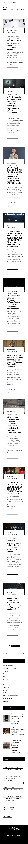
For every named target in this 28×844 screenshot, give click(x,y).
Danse (5, 676)
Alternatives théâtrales (10, 668)
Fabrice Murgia (17, 776)
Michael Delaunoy (8, 789)
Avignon (5, 671)
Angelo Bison (16, 765)
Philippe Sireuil (8, 798)
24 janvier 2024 (11, 289)
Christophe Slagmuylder (10, 771)
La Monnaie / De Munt (9, 787)
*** (13, 302)
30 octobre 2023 (11, 411)
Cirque (5, 674)
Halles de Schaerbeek (9, 782)
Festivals (5, 679)
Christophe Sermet (17, 769)
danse (10, 776)
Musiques (6, 687)
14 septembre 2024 (11, 30)
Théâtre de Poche (18, 805)
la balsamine (10, 785)
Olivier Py (6, 794)
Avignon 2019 (14, 767)
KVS (5, 785)
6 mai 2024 (9, 91)
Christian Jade (12, 32)
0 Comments (9, 34)
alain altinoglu (8, 765)
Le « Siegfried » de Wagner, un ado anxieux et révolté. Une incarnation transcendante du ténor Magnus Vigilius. (14, 42)
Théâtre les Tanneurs (9, 811)
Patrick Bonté (7, 796)
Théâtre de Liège (8, 805)
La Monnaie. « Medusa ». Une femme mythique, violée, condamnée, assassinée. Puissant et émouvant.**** (18, 732)
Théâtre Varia (7, 816)
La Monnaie (17, 785)
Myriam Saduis (18, 791)
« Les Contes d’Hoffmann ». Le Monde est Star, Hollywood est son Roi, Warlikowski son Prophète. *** (14, 603)
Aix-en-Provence (8, 665)
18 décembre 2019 (11, 592)
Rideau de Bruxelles (9, 800)
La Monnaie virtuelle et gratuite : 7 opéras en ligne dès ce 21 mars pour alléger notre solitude (14, 545)
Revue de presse (7, 698)
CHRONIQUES (21, 771)
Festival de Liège (8, 780)
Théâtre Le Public (8, 809)
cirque (5, 776)
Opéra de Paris (19, 794)
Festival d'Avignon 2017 (10, 778)
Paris (4, 693)
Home (5, 8)
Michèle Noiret (18, 789)
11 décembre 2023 (11, 349)
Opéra (5, 690)
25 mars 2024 (10, 225)
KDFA (4, 682)
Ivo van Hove (20, 782)
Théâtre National (8, 814)
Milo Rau (6, 791)
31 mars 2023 (10, 476)
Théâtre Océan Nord (19, 814)
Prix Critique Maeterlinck (10, 695)
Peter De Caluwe (16, 796)
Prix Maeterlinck (17, 798)
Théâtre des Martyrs (9, 807)
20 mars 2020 (10, 532)
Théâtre (5, 701)
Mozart (11, 791)
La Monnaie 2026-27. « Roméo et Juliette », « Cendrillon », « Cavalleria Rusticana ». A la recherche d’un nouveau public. (16, 746)
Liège (4, 685)
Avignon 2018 (7, 767)
